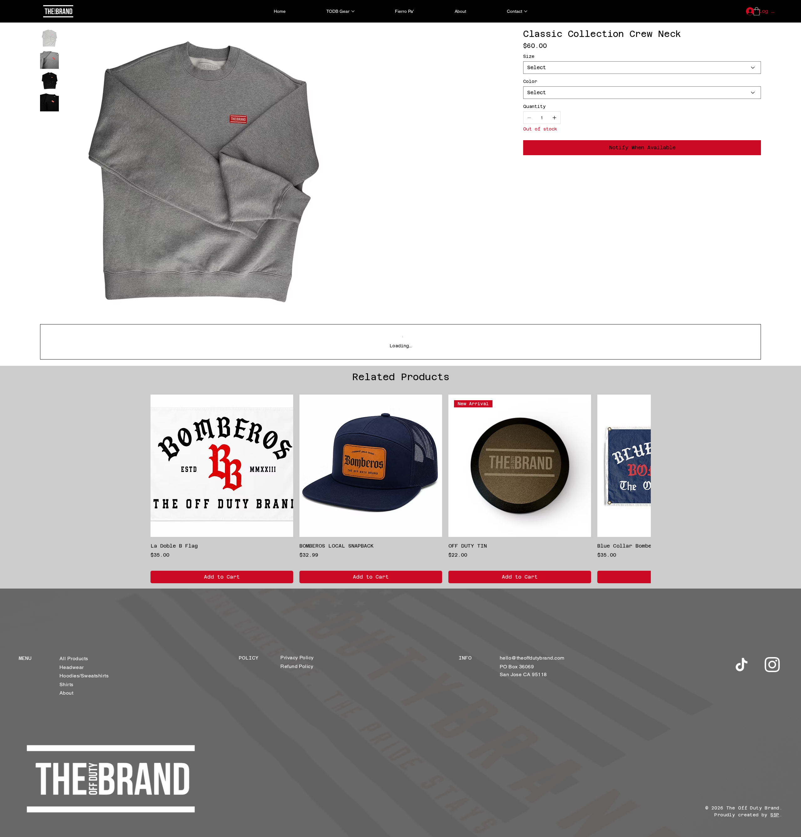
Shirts (66, 684)
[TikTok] (742, 665)
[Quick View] (222, 466)
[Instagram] (772, 665)
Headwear (71, 667)
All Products (73, 658)
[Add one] (554, 117)
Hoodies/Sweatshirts (84, 676)
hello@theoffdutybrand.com (532, 658)
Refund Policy (296, 666)
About (66, 693)
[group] (400, 489)
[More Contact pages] (525, 11)
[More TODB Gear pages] (353, 11)
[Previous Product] (159, 465)
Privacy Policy (297, 658)
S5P (774, 814)
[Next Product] (642, 465)
